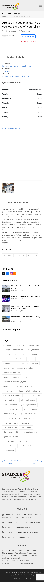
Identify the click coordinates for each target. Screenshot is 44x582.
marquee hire (30, 414)
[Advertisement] (22, 152)
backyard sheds (34, 350)
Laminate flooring (31, 409)
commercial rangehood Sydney (15, 377)
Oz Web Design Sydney (11, 550)
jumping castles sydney (12, 409)
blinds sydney (32, 354)
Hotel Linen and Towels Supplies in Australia (22, 532)
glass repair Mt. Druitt (32, 395)
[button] (40, 6)
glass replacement (28, 400)
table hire (27, 441)
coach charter (8, 368)
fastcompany (25, 31)
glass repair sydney (10, 400)
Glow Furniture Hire (10, 405)
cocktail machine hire (11, 373)
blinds (21, 354)
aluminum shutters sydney (13, 345)
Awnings (6, 350)
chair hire (34, 363)
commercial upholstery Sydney (15, 382)
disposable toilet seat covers (29, 391)
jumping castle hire (29, 405)
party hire (7, 423)
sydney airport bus (30, 432)
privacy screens (26, 427)
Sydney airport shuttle (11, 436)
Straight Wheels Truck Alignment (11, 461)
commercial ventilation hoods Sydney (17, 386)
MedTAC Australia (34, 461)
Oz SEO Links (7, 563)
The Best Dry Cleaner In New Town (18, 527)
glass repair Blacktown (12, 395)
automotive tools (33, 345)
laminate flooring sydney (12, 414)
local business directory (30, 489)
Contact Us (27, 578)
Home (15, 578)
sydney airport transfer (12, 441)
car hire (31, 359)
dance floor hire (9, 391)
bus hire (6, 359)
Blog (20, 578)
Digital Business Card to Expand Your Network (22, 522)
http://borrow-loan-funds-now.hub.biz (16, 66)
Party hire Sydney (10, 427)
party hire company (21, 423)
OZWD (4, 555)
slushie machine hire (11, 432)
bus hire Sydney (19, 359)
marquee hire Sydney (11, 418)
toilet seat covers (9, 446)
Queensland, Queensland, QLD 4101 (16, 76)
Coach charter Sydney (25, 368)
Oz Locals (5, 561)
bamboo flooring (9, 354)
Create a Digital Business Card (30, 572)
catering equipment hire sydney (15, 363)
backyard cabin (19, 350)
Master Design (7, 553)
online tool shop (29, 418)
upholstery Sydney (26, 446)
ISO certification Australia (11, 128)
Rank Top (5, 558)
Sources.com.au (13, 572)
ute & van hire (8, 450)
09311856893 (7, 71)
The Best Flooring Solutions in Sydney (19, 537)
